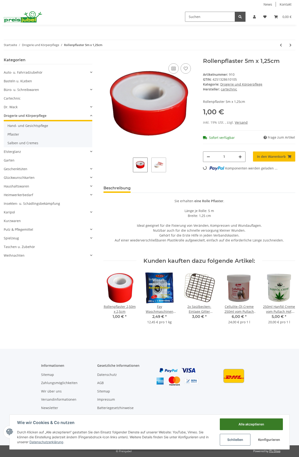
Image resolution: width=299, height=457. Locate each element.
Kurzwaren (12, 221)
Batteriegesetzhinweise (115, 408)
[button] (254, 17)
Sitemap (47, 374)
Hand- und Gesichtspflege (27, 125)
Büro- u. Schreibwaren (21, 89)
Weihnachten (14, 255)
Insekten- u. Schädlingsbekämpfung (32, 203)
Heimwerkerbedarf (18, 195)
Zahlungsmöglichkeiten (59, 383)
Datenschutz (107, 374)
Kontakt (286, 4)
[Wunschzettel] (265, 17)
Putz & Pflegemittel (18, 229)
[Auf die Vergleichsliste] (173, 68)
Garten (9, 160)
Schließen (235, 440)
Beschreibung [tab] (117, 188)
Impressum (106, 399)
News (267, 4)
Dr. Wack (11, 107)
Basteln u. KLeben (18, 81)
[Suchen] (240, 17)
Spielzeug (11, 238)
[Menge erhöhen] (240, 157)
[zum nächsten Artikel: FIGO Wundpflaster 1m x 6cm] (290, 45)
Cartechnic (12, 98)
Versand (241, 122)
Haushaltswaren (16, 186)
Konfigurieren (269, 440)
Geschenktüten (15, 169)
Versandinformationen (58, 399)
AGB (100, 383)
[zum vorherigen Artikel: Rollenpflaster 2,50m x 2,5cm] (281, 45)
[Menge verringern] (208, 157)
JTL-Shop (274, 451)
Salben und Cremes (22, 143)
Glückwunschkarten (19, 177)
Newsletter (49, 408)
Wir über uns (51, 391)
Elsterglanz (12, 151)
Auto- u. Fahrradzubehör (23, 72)
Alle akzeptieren (251, 424)
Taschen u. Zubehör (19, 247)
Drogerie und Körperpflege (241, 84)
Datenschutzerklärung (46, 442)
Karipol (9, 212)
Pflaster (13, 134)
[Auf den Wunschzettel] (186, 68)
